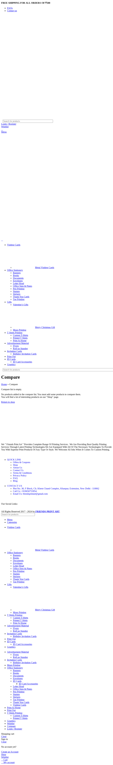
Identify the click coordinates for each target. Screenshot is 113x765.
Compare (11, 726)
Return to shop (8, 402)
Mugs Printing (19, 330)
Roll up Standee (20, 348)
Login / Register (14, 729)
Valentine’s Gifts (20, 304)
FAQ (15, 478)
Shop (15, 465)
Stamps (16, 291)
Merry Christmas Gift (45, 327)
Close (3, 736)
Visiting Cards (19, 705)
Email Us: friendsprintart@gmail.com (30, 494)
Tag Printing (18, 299)
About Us (17, 467)
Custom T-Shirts (20, 335)
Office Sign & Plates (22, 286)
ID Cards (17, 681)
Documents (18, 278)
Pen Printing (18, 288)
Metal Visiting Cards (44, 267)
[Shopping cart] (2, 129)
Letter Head (18, 283)
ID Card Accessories (22, 362)
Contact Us (18, 470)
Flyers (16, 346)
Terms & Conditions (22, 473)
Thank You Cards (21, 296)
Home (4, 384)
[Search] (107, 121)
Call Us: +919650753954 (25, 491)
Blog (15, 481)
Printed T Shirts (20, 338)
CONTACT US (14, 486)
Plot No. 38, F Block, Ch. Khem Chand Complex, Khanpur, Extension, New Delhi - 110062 (56, 488)
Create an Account (9, 752)
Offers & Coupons (21, 462)
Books (16, 275)
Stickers (16, 294)
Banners (17, 273)
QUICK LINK (14, 459)
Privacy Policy (19, 475)
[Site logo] (14, 118)
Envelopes (18, 281)
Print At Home (19, 340)
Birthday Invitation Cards (24, 354)
